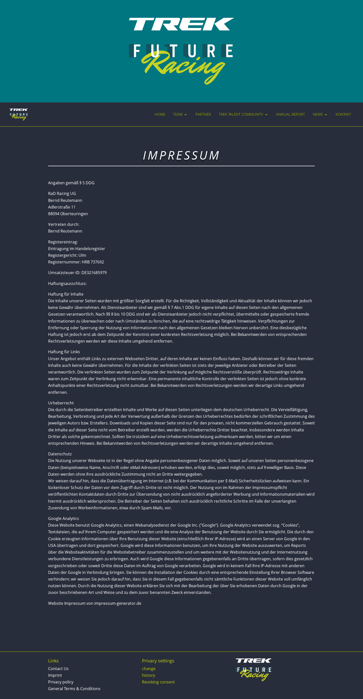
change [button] (149, 668)
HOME (160, 114)
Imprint (55, 675)
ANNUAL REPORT (290, 114)
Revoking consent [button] (158, 682)
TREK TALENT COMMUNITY (241, 114)
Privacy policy (60, 682)
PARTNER (203, 114)
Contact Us (58, 668)
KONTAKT (343, 114)
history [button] (148, 675)
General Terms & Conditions (74, 688)
